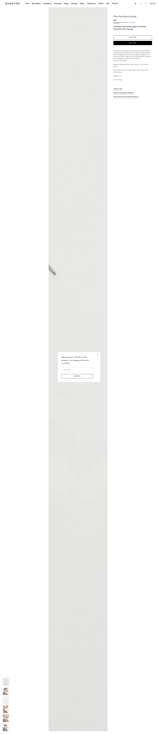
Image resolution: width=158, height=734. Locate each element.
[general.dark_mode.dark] (141, 3)
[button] (135, 3)
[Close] (98, 354)
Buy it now (132, 43)
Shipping (116, 22)
